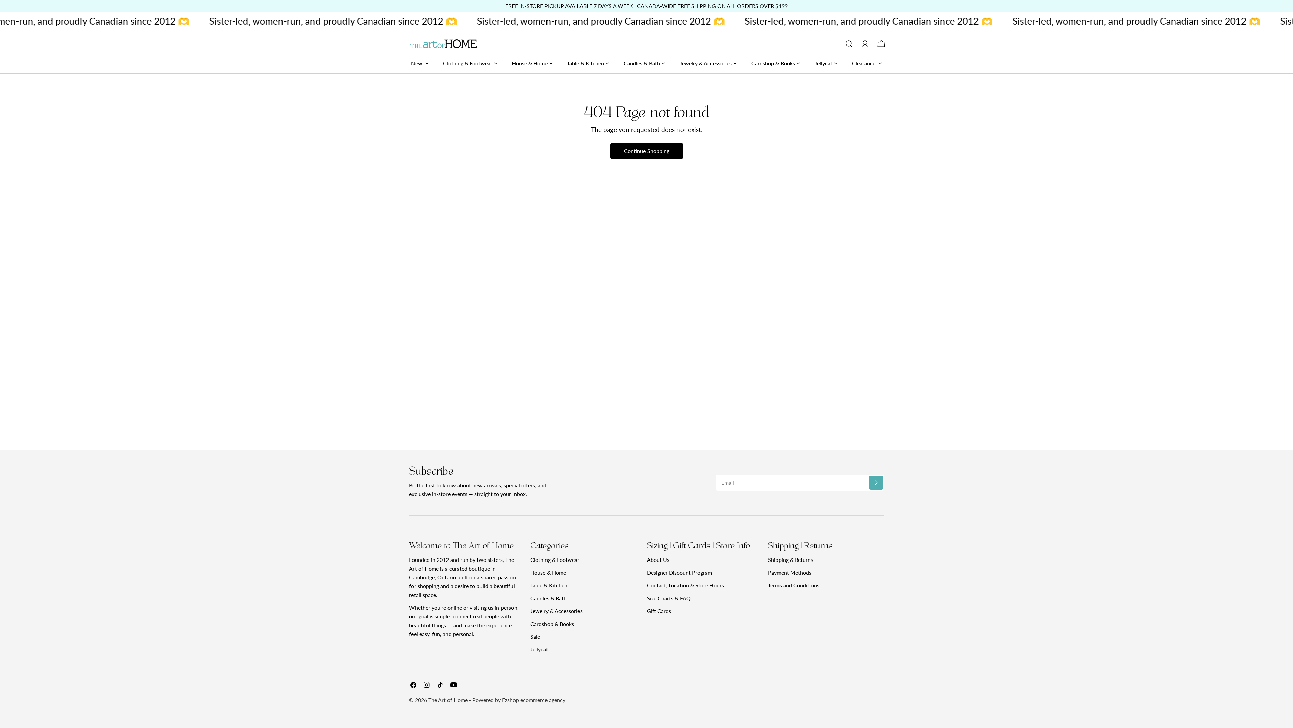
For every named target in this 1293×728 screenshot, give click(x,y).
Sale (535, 636)
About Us (658, 559)
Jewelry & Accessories (556, 611)
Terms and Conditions (793, 585)
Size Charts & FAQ (669, 598)
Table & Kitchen (548, 585)
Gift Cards (659, 611)
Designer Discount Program (679, 572)
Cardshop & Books (552, 623)
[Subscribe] (876, 483)
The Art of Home (448, 700)
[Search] (849, 44)
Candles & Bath (548, 598)
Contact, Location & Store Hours (685, 585)
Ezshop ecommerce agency (533, 700)
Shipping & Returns (790, 559)
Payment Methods (789, 572)
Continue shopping (646, 151)
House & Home (548, 572)
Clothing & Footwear (554, 559)
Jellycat (539, 649)
